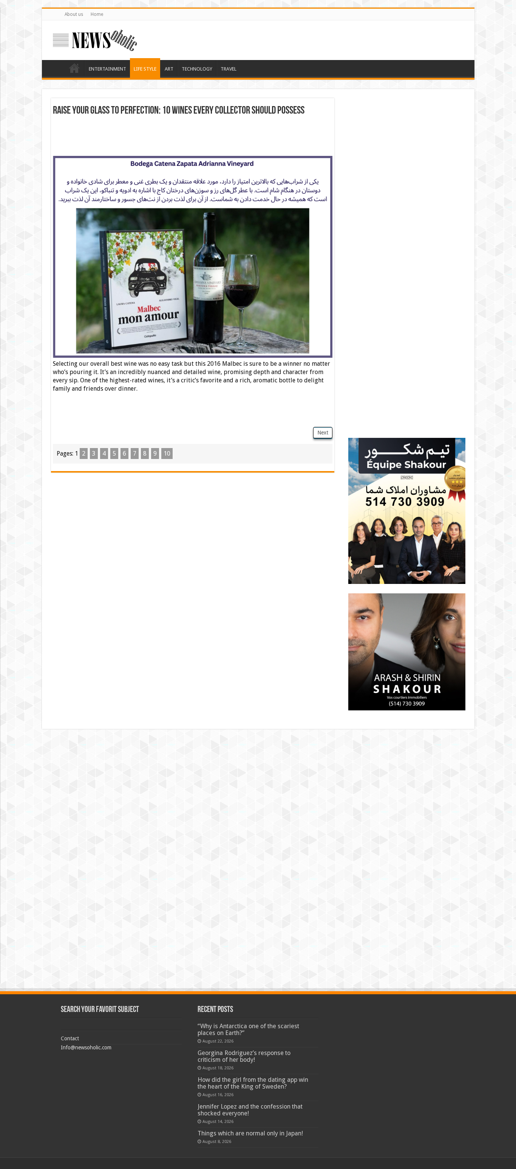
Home (97, 14)
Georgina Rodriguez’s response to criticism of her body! (244, 1056)
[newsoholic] (95, 39)
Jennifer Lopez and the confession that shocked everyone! (250, 1110)
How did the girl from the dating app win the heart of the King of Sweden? (253, 1083)
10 (167, 453)
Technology (197, 69)
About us (74, 14)
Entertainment (107, 69)
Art (169, 69)
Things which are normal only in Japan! (250, 1133)
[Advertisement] (192, 137)
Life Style (145, 69)
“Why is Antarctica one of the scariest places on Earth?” (248, 1030)
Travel (228, 69)
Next (322, 433)
